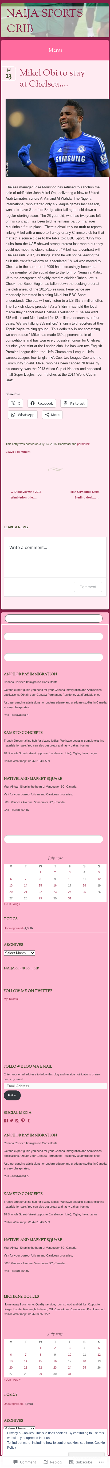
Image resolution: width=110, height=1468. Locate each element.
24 (69, 891)
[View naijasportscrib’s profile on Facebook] (6, 1120)
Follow (12, 1095)
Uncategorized (13, 928)
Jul (8, 72)
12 (99, 879)
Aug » (17, 904)
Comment (88, 586)
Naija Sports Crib (45, 21)
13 (11, 885)
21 (25, 891)
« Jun (7, 904)
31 (69, 898)
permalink (83, 444)
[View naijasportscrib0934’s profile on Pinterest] (23, 1120)
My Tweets (11, 998)
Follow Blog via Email (28, 1066)
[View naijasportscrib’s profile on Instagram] (17, 1120)
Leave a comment (18, 451)
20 (11, 891)
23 (55, 891)
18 (84, 885)
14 (25, 885)
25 (84, 891)
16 (55, 885)
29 (40, 898)
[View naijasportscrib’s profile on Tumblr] (29, 1120)
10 (69, 879)
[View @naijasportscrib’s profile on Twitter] (11, 1120)
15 (40, 885)
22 (40, 891)
